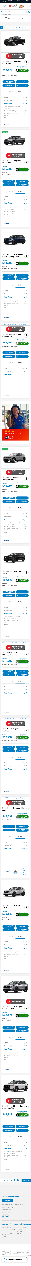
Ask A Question (8, 85)
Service (20, 1224)
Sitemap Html (19, 1252)
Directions (26, 1227)
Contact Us (8, 1201)
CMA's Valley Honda (3, 1253)
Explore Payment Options (9, 82)
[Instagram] (3, 1216)
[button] (26, 62)
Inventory (6, 1224)
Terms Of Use (10, 1253)
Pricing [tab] (20, 92)
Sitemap (15, 1253)
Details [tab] (11, 92)
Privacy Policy (7, 1252)
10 (11, 1180)
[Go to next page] (14, 1180)
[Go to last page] (18, 1180)
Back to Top (26, 1180)
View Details (22, 81)
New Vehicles (5, 1227)
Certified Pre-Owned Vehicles (5, 1236)
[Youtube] (7, 1216)
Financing (13, 1224)
